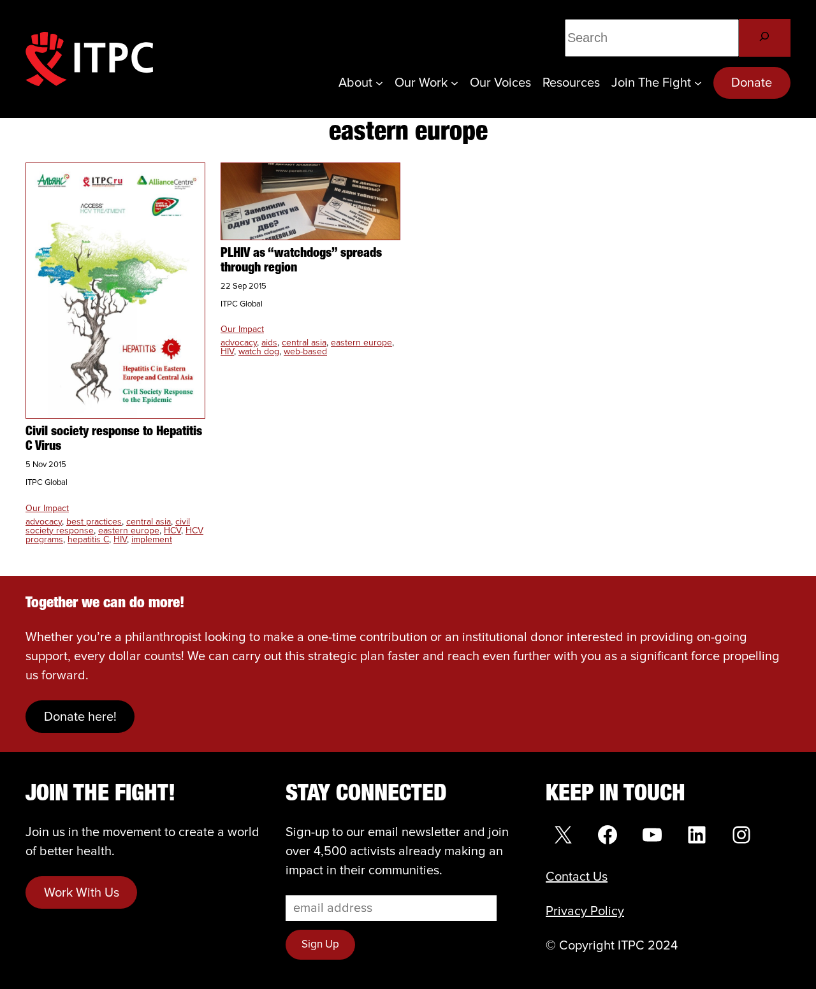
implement (151, 539)
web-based (305, 351)
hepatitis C (88, 539)
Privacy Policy (585, 911)
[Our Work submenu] (454, 83)
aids (269, 342)
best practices (94, 521)
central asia (148, 521)
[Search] (764, 38)
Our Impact (47, 508)
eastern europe (128, 530)
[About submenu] (379, 83)
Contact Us (577, 876)
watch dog (258, 351)
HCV (172, 530)
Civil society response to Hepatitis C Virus (114, 439)
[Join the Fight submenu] (698, 83)
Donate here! (80, 717)
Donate (751, 82)
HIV (120, 539)
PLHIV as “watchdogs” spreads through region (301, 261)
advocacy (44, 521)
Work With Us (81, 892)
